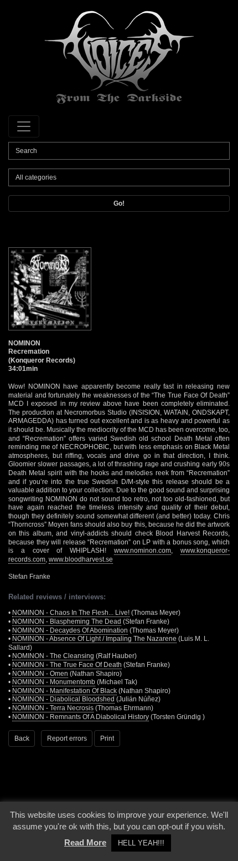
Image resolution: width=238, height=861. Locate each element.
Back (21, 738)
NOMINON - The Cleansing (53, 656)
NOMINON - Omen (40, 673)
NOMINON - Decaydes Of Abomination (70, 630)
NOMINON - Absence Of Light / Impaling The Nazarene (94, 639)
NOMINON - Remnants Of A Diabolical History (80, 717)
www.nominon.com (142, 550)
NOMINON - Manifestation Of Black (64, 691)
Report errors (67, 738)
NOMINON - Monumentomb (53, 682)
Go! (119, 203)
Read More (85, 842)
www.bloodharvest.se (81, 559)
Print (107, 738)
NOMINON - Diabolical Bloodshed (63, 699)
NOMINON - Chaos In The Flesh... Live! (71, 613)
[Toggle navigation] (23, 126)
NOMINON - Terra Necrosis (53, 708)
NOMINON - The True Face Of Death (67, 665)
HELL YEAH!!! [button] (141, 843)
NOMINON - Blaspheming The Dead (66, 621)
